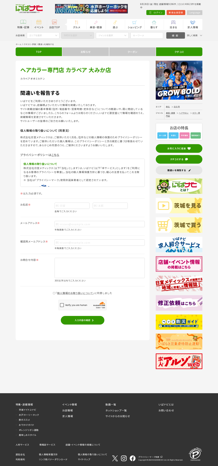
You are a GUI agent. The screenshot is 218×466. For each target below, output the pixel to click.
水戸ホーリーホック (29, 414)
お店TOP (54, 27)
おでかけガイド (26, 424)
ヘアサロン (184, 112)
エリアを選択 (35, 35)
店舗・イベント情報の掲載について (83, 444)
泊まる (173, 27)
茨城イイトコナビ (27, 409)
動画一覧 (110, 404)
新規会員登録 (176, 12)
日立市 (177, 106)
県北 (168, 106)
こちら (55, 155)
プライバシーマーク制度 (148, 456)
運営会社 (20, 454)
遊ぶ (115, 27)
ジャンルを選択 (105, 35)
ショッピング (135, 27)
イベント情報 (69, 404)
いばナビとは (166, 404)
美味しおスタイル (27, 434)
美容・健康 (96, 27)
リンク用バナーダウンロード (53, 459)
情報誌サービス (47, 444)
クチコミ (179, 51)
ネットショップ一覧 (116, 410)
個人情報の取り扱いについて (92, 454)
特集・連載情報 (24, 404)
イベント (39, 27)
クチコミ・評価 (30, 44)
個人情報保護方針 (48, 454)
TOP (38, 51)
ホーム (18, 44)
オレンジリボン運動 (29, 430)
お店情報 (67, 410)
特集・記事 (23, 27)
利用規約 (20, 459)
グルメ (76, 27)
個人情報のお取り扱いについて (75, 293)
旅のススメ (24, 419)
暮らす (154, 27)
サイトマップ (84, 459)
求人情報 (192, 27)
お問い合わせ (166, 410)
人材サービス (22, 444)
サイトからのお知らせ (117, 416)
